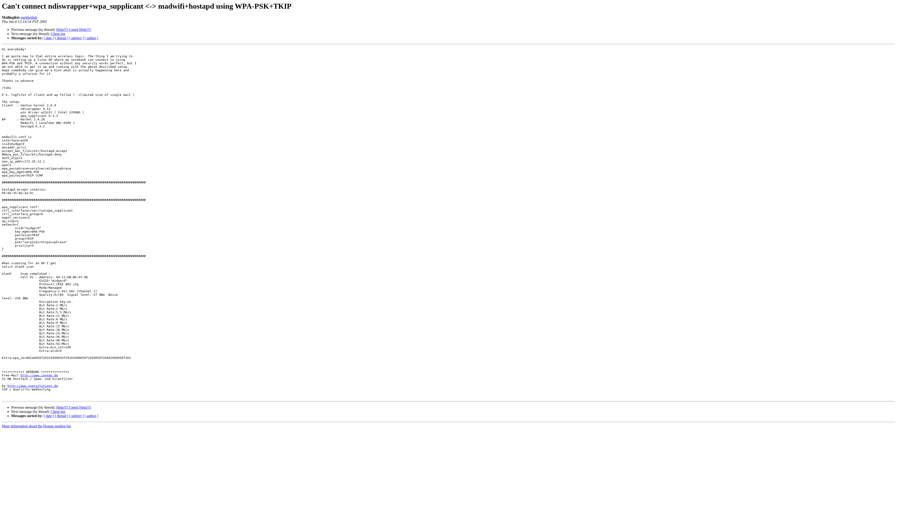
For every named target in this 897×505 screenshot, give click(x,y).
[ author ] (91, 38)
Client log (58, 34)
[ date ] (49, 38)
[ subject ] (76, 38)
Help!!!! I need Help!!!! (73, 30)
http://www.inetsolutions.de (32, 386)
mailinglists (29, 17)
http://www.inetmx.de (39, 375)
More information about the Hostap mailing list (36, 426)
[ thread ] (61, 38)
